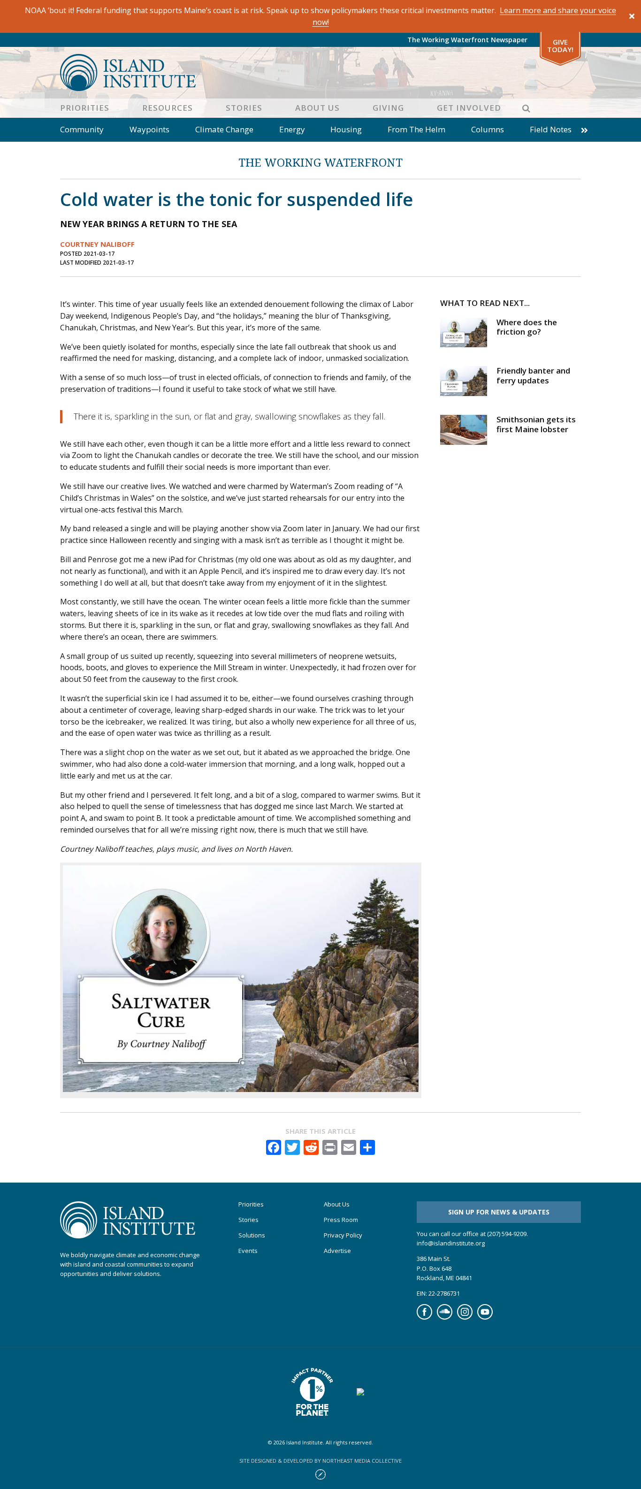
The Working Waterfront (320, 162)
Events (248, 1251)
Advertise (337, 1251)
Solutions (251, 1235)
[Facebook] (424, 1317)
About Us (317, 107)
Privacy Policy (343, 1235)
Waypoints (149, 129)
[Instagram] (465, 1317)
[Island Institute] (320, 72)
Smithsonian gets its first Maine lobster (536, 424)
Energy (292, 129)
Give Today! (560, 45)
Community (82, 129)
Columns (487, 129)
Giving (388, 107)
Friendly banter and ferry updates (533, 375)
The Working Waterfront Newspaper (467, 39)
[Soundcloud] (444, 1317)
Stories (244, 107)
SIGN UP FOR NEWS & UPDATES (498, 1211)
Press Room (341, 1220)
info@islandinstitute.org (451, 1243)
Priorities (84, 107)
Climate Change (224, 129)
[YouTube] (485, 1317)
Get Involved (469, 107)
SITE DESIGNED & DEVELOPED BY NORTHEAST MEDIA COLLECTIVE (320, 1460)
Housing (346, 129)
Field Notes (551, 129)
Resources (167, 107)
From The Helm (416, 129)
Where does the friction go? (526, 327)
